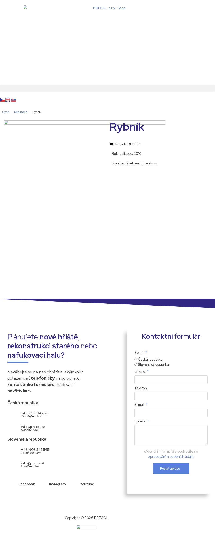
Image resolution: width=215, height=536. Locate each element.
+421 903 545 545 (35, 449)
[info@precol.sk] (12, 464)
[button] (107, 88)
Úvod (5, 112)
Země (139, 353)
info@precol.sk (33, 463)
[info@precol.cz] (12, 427)
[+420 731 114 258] (12, 414)
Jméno (140, 372)
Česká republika (150, 359)
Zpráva (140, 421)
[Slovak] (13, 99)
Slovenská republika (153, 364)
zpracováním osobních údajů (170, 456)
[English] (8, 99)
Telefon (140, 388)
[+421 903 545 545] (12, 450)
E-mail (139, 405)
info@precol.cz (33, 427)
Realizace (21, 112)
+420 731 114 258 (34, 413)
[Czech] (2, 99)
